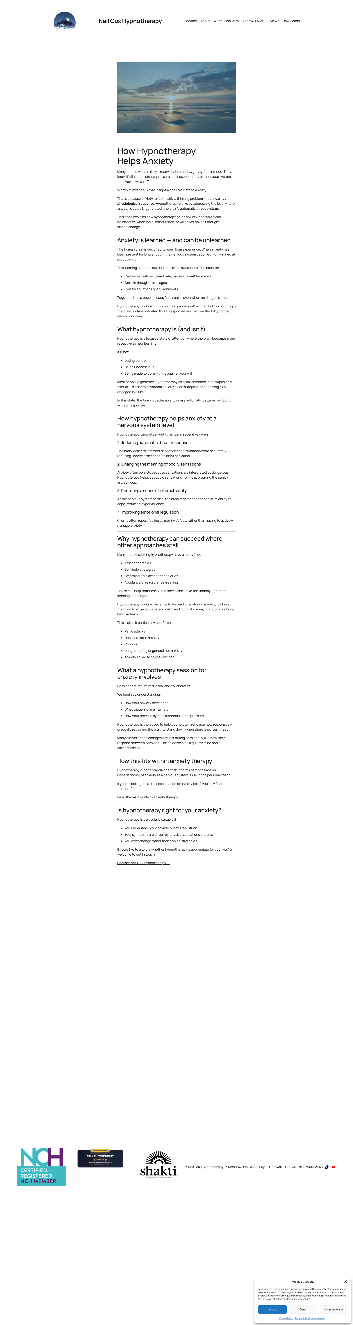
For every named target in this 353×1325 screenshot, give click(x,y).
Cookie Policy (286, 1318)
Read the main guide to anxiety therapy (147, 797)
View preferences (333, 1309)
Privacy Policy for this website (310, 1318)
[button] (345, 1282)
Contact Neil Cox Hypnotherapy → (143, 863)
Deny (303, 1309)
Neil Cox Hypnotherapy (130, 21)
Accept (272, 1309)
